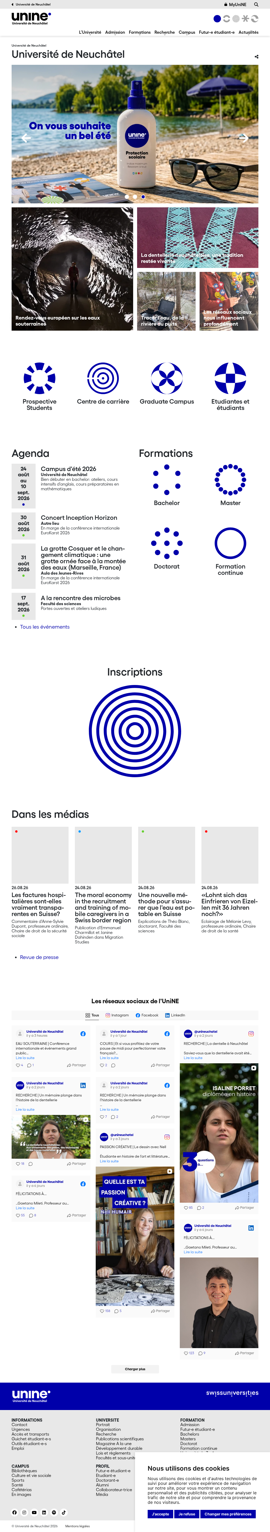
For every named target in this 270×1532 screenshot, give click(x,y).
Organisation (108, 1429)
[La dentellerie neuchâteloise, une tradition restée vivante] (198, 237)
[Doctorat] (167, 545)
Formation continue (198, 1448)
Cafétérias (22, 1489)
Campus (187, 32)
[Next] (244, 138)
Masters (188, 1438)
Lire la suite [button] (25, 1058)
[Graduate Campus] (167, 380)
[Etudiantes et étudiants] (230, 380)
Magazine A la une (114, 1443)
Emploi (18, 1448)
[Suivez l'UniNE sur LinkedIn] (44, 1512)
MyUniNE (237, 4)
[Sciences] (235, 18)
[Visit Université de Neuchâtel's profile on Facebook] (20, 1034)
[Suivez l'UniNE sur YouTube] (34, 1512)
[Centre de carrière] (103, 380)
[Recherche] (256, 4)
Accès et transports (30, 1434)
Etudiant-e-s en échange (134, 722)
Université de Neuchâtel (33, 4)
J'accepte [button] (160, 1514)
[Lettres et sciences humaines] (225, 18)
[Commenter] (112, 1065)
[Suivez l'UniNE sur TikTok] (64, 1512)
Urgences (21, 1429)
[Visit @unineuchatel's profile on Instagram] (188, 1034)
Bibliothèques (24, 1470)
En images (21, 1494)
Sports (18, 1480)
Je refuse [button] (187, 1514)
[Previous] (26, 138)
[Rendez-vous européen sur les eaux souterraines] (72, 269)
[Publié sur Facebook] (83, 1034)
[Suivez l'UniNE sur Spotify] (54, 1512)
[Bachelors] (167, 482)
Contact (19, 1424)
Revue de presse (39, 957)
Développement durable (119, 1448)
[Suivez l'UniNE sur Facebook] (14, 1512)
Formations (140, 32)
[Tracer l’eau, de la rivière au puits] (166, 301)
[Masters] (230, 482)
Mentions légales (77, 1526)
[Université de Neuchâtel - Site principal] (31, 1395)
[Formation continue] (230, 545)
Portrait (103, 1424)
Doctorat (188, 1443)
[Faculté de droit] (244, 18)
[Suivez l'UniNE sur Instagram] (24, 1512)
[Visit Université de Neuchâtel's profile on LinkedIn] (20, 1085)
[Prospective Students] (39, 380)
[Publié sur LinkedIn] (83, 1085)
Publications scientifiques (120, 1438)
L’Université (90, 32)
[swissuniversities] (232, 1394)
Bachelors (189, 1434)
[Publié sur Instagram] (251, 1034)
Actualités (248, 32)
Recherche (165, 32)
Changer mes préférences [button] (228, 1514)
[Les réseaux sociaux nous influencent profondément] (229, 301)
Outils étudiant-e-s (29, 1443)
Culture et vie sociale (31, 1475)
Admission (115, 32)
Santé (17, 1484)
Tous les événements (45, 627)
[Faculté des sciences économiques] (254, 18)
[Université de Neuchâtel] (31, 19)
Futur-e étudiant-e (217, 32)
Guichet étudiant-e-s (31, 1438)
